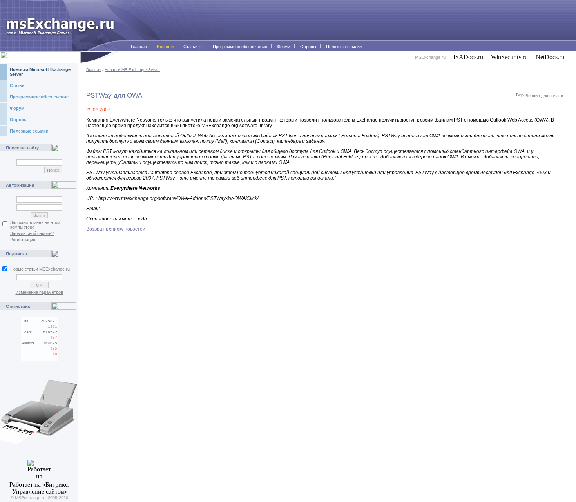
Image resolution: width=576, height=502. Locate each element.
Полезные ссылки (29, 131)
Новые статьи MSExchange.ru (40, 269)
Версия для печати (544, 95)
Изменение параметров (39, 292)
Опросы (18, 119)
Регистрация (22, 239)
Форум (17, 108)
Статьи (17, 85)
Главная (93, 69)
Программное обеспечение (39, 97)
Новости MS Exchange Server (132, 69)
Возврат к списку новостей (115, 229)
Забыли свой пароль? (32, 233)
